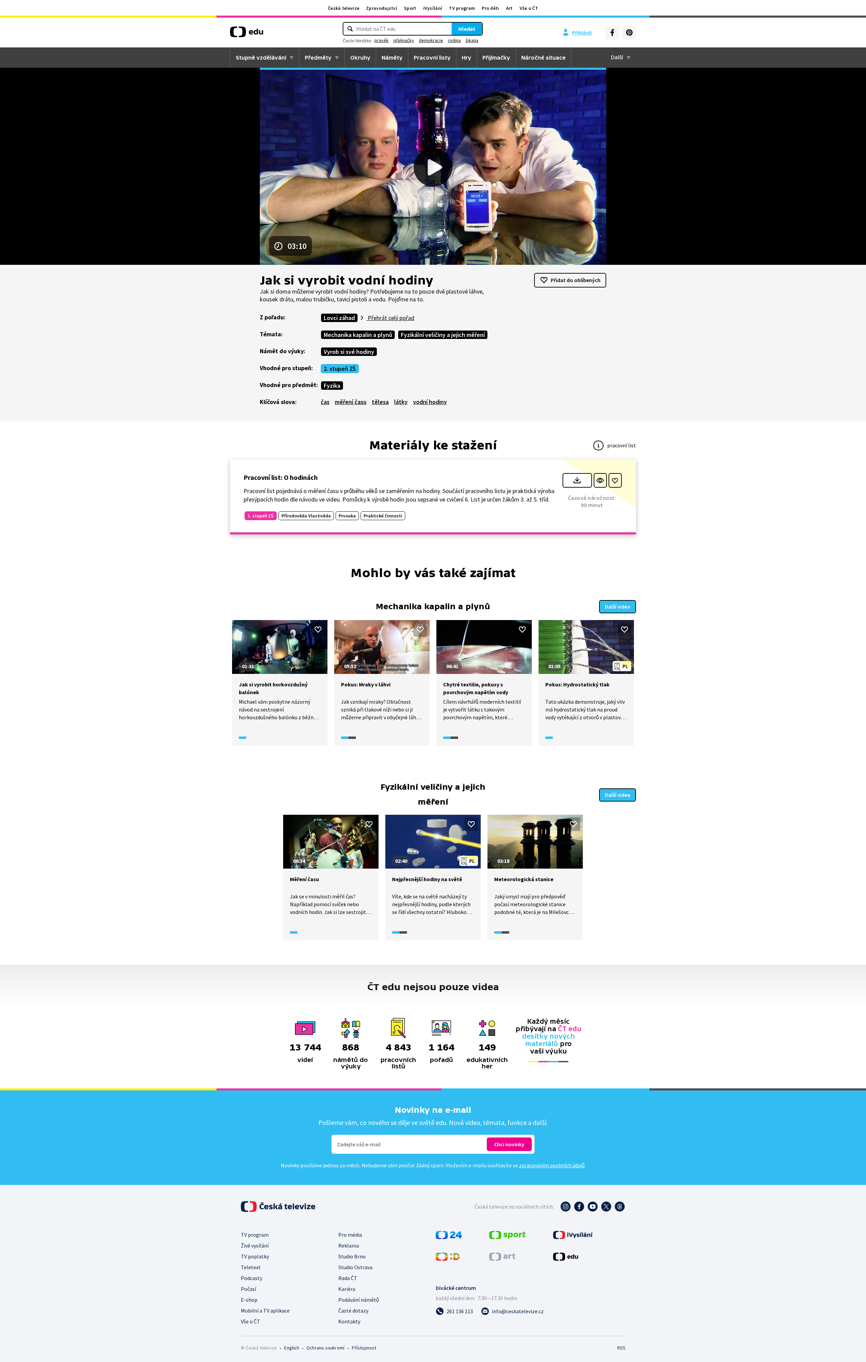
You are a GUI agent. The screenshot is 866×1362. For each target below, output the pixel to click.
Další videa (617, 606)
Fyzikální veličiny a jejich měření (443, 335)
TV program (462, 8)
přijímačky (403, 40)
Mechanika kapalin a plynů (358, 335)
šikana (471, 40)
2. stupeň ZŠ (340, 369)
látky (401, 402)
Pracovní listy (432, 58)
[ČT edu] (246, 34)
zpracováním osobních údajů (552, 1165)
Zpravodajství (381, 8)
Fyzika (332, 385)
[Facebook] (612, 32)
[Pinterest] (629, 32)
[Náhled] (600, 480)
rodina (454, 40)
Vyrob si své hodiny (349, 352)
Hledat (466, 28)
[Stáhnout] (577, 480)
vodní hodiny (430, 402)
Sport (410, 8)
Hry (466, 58)
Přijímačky (496, 58)
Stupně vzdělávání (261, 58)
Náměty (392, 58)
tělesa (380, 402)
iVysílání (432, 8)
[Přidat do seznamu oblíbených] (615, 480)
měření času (350, 402)
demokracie (431, 40)
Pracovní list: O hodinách (281, 477)
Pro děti (490, 8)
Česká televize (343, 8)
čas (325, 402)
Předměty (318, 58)
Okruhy (360, 58)
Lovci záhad (339, 318)
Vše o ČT (529, 8)
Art (509, 8)
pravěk (381, 40)
